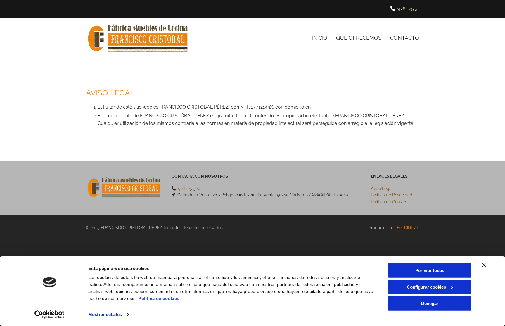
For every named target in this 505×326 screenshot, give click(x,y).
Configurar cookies (426, 286)
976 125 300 (410, 8)
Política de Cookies (389, 201)
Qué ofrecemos (358, 38)
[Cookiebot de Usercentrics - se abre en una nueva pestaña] (49, 314)
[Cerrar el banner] (484, 265)
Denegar (429, 303)
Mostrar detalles (105, 314)
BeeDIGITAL (408, 227)
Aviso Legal (382, 188)
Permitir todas (429, 270)
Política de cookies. (159, 298)
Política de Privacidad (391, 195)
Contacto (404, 38)
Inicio (319, 38)
